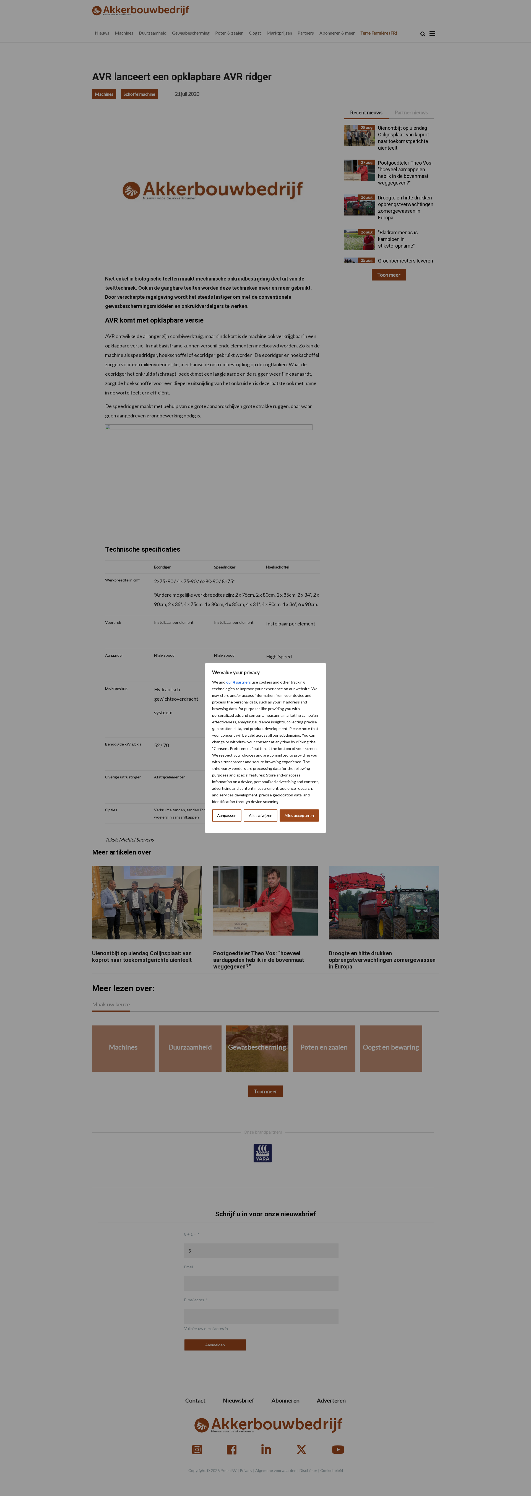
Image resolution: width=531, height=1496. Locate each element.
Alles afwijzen (260, 815)
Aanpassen (226, 815)
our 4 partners (238, 682)
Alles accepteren (299, 815)
